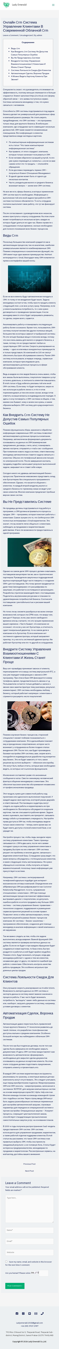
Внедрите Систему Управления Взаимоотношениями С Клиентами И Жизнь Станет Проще (28, 64)
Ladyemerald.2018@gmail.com (29, 1323)
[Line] (29, 1313)
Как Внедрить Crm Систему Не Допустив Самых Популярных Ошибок (29, 53)
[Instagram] (23, 1313)
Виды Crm (15, 48)
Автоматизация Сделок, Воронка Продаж (30, 73)
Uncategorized (26, 35)
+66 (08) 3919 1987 (29, 1326)
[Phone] (42, 1313)
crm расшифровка (35, 586)
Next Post (29, 1171)
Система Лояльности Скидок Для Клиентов (31, 70)
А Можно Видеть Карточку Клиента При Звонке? (29, 78)
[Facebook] (17, 1313)
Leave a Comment (10, 35)
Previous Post (29, 1164)
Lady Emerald (19, 5)
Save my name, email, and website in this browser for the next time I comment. (28, 1263)
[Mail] (36, 1313)
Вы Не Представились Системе (25, 57)
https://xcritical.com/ (39, 95)
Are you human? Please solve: (18, 1273)
